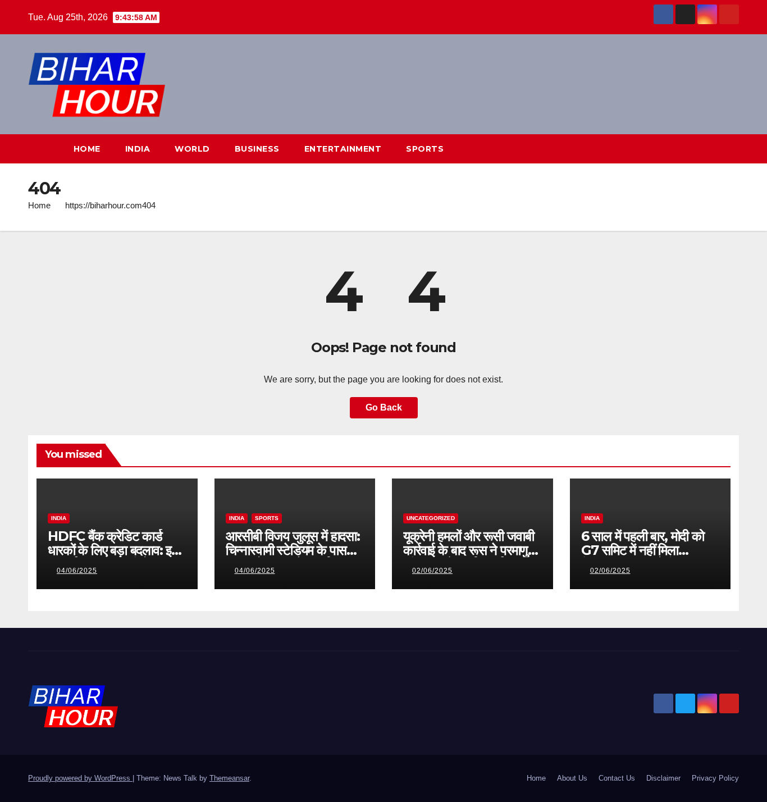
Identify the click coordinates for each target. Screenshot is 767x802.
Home (87, 149)
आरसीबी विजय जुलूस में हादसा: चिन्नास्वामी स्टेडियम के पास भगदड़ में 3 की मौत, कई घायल (293, 550)
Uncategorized (431, 518)
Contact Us (617, 778)
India (137, 149)
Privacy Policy (715, 778)
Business (257, 149)
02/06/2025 (432, 571)
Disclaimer (663, 778)
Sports (425, 149)
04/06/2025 (77, 571)
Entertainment (343, 149)
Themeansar (229, 778)
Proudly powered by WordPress (80, 778)
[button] (709, 148)
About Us (572, 778)
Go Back (384, 407)
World (192, 149)
